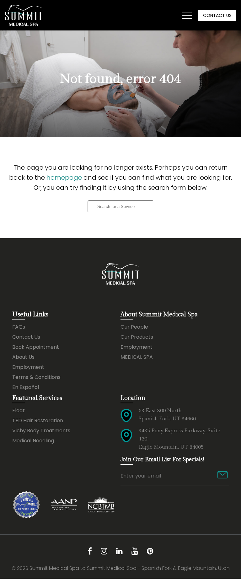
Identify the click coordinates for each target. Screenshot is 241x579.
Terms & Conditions (36, 377)
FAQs (18, 326)
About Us (23, 357)
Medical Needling (33, 440)
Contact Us (217, 15)
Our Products (136, 337)
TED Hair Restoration (37, 420)
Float (18, 410)
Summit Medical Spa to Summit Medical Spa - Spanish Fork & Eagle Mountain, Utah (129, 568)
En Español (25, 387)
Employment (28, 367)
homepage (64, 177)
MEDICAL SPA (136, 357)
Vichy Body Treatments (41, 430)
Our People (134, 326)
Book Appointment (35, 347)
